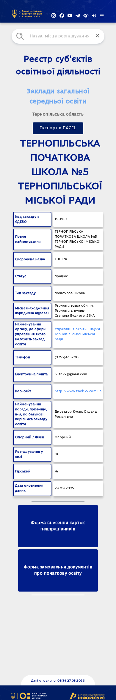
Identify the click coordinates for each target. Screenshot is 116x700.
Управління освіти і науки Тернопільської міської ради (77, 334)
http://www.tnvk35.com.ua (78, 391)
